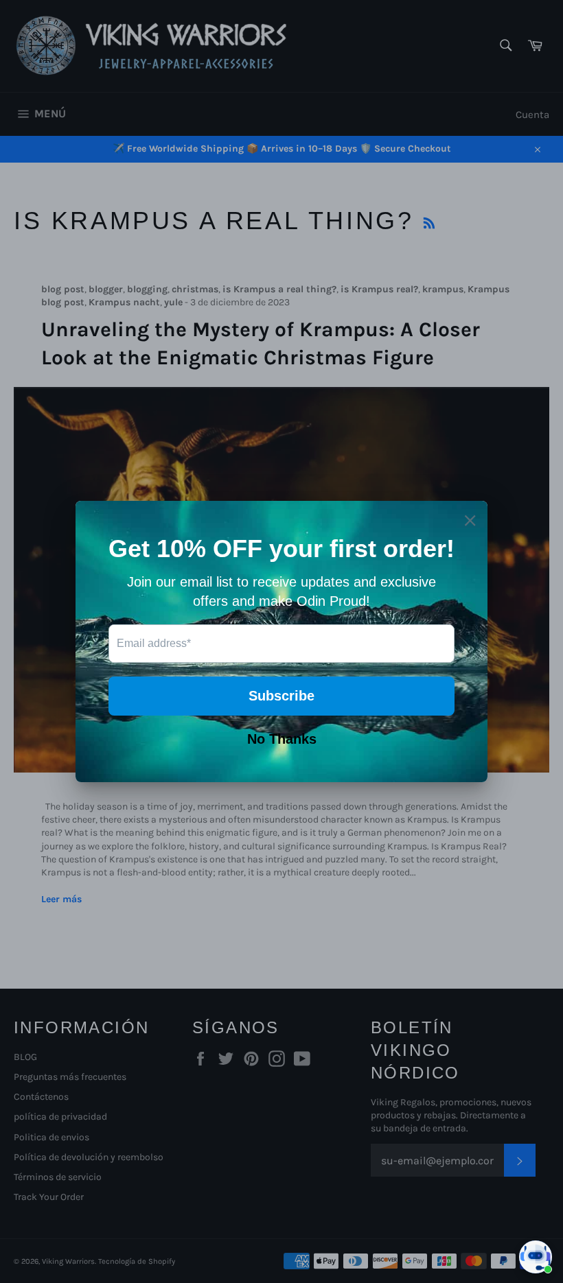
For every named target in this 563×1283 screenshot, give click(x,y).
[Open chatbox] (535, 1256)
